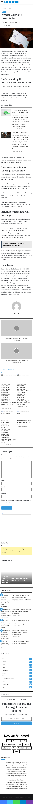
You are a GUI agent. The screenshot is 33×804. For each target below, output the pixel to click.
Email (3, 487)
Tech (3, 664)
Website (3, 493)
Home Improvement (8, 678)
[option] (16, 574)
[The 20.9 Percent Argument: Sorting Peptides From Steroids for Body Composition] (6, 600)
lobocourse (5, 659)
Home (4, 8)
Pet (3, 687)
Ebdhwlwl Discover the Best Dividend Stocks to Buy (24, 422)
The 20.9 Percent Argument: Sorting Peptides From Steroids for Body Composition (15, 580)
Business (5, 670)
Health (4, 673)
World (9, 8)
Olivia (5, 22)
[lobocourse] (11, 2)
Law (3, 681)
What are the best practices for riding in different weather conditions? (21, 611)
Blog (3, 667)
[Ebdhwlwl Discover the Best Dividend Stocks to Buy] (24, 415)
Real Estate (5, 684)
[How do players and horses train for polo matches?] (6, 644)
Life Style (5, 676)
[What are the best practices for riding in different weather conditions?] (6, 613)
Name (3, 480)
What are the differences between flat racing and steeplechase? (19, 632)
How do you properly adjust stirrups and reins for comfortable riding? (20, 622)
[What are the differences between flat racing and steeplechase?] (6, 634)
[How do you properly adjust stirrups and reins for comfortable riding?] (6, 624)
